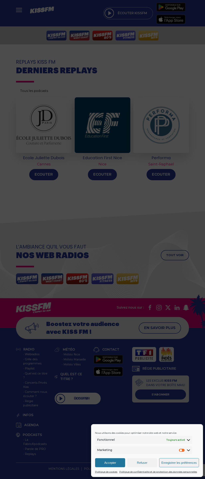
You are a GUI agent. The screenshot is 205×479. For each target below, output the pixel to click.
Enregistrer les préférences (179, 462)
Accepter (110, 462)
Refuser (142, 462)
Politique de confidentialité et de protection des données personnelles (158, 471)
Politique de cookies (106, 471)
